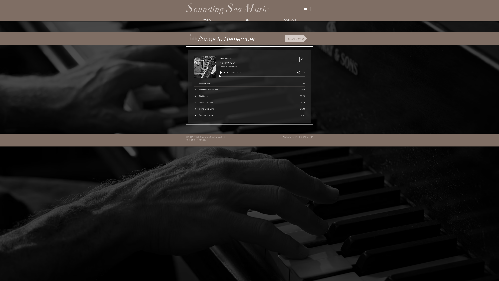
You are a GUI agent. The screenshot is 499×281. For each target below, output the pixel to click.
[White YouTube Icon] (305, 9)
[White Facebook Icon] (310, 9)
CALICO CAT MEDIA (304, 137)
